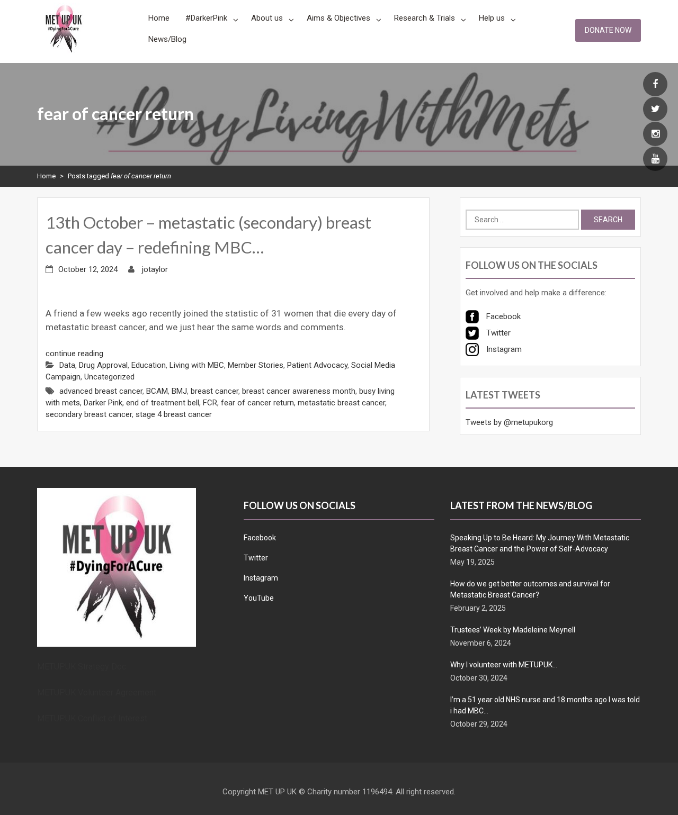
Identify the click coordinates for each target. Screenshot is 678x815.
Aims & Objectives (338, 18)
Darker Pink (103, 403)
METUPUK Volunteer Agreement (96, 692)
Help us (492, 18)
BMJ (179, 391)
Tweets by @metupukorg (509, 422)
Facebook (260, 537)
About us (267, 18)
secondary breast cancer (89, 414)
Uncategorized (109, 377)
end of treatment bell (162, 403)
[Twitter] (655, 109)
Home (159, 18)
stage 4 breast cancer (174, 414)
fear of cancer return (257, 403)
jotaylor (155, 269)
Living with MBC (197, 365)
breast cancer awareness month (298, 391)
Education (148, 365)
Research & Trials (424, 18)
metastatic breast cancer (341, 403)
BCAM (157, 391)
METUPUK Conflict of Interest (92, 718)
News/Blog (167, 39)
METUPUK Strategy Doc (81, 667)
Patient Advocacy (317, 365)
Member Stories (255, 365)
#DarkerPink (206, 18)
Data (67, 365)
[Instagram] (655, 134)
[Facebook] (655, 84)
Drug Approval (103, 365)
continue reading (74, 353)
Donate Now (608, 30)
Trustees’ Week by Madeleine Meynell (512, 630)
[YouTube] (655, 159)
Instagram (261, 578)
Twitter (256, 558)
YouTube (259, 598)
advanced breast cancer (100, 391)
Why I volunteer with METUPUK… (503, 664)
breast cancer (214, 391)
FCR (210, 403)
